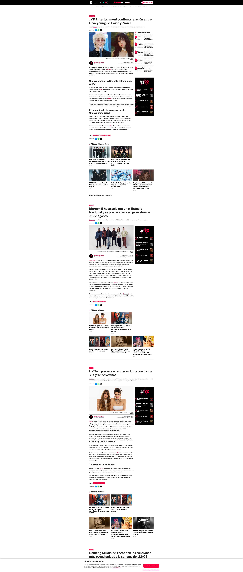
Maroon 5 (92, 220)
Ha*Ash (91, 379)
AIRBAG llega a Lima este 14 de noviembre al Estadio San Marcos (143, 532)
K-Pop (95, 27)
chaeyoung (102, 135)
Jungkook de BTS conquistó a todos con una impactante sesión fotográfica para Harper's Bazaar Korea (143, 185)
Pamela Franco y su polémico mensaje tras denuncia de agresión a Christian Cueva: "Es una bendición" (148, 69)
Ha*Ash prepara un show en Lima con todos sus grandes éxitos (99, 327)
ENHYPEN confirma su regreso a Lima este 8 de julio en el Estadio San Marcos (99, 161)
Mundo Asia (92, 16)
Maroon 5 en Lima (102, 301)
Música (91, 205)
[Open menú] (91, 2)
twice (98, 135)
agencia (107, 135)
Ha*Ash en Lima (101, 483)
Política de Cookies (117, 567)
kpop (95, 135)
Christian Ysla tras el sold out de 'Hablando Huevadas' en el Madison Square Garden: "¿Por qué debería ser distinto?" (149, 37)
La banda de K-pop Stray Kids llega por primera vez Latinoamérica (121, 184)
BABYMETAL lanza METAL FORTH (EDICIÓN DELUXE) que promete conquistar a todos (120, 162)
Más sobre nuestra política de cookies (151, 570)
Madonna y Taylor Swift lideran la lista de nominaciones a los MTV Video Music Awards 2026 (142, 351)
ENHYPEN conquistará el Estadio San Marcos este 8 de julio (98, 184)
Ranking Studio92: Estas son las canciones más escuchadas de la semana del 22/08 (121, 328)
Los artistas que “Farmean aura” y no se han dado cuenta (98, 351)
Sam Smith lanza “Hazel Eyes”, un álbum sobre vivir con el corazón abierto (120, 351)
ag (110, 135)
